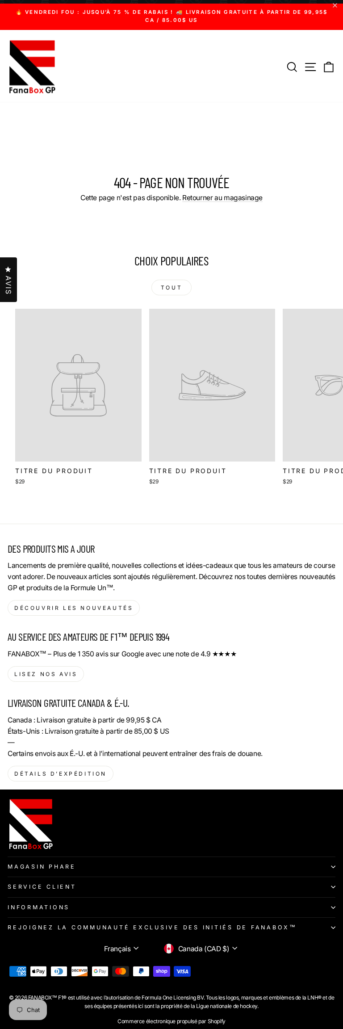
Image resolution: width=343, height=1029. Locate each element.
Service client (42, 886)
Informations (39, 907)
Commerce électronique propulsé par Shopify (171, 1021)
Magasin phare (42, 866)
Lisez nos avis (45, 674)
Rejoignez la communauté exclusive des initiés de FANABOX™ (152, 927)
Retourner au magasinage (222, 197)
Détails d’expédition (60, 773)
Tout (171, 287)
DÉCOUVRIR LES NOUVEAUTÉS (73, 608)
